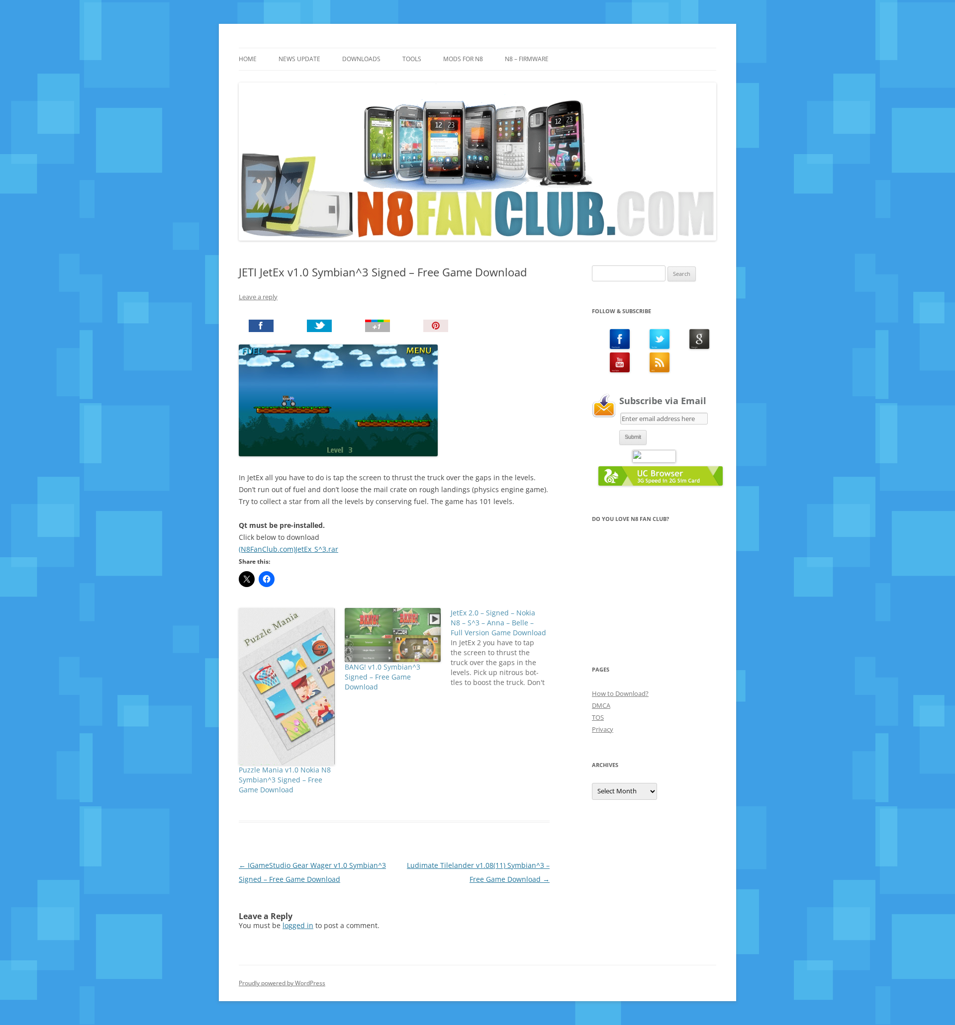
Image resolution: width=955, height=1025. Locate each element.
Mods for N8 (463, 59)
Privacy (602, 729)
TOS (598, 717)
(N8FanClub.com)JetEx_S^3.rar (288, 549)
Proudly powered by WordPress (282, 983)
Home (248, 59)
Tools (411, 59)
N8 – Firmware (527, 59)
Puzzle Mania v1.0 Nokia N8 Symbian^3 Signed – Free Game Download (285, 779)
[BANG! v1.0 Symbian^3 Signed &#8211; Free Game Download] (393, 635)
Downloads (361, 59)
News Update (299, 59)
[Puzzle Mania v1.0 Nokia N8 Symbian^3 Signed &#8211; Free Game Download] (287, 686)
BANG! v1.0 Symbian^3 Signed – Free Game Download (382, 676)
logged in (298, 925)
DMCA (601, 705)
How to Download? (620, 693)
